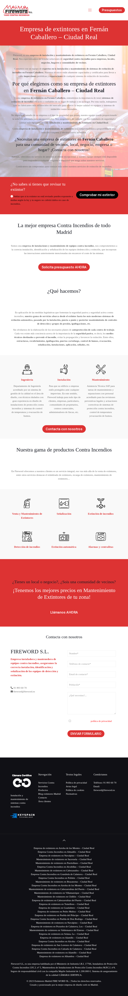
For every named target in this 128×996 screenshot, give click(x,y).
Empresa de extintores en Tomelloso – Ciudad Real (64, 904)
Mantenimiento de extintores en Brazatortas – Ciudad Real (64, 881)
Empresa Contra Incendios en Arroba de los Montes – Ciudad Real (64, 885)
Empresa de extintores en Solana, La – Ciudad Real (64, 934)
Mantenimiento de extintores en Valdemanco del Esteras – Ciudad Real (64, 930)
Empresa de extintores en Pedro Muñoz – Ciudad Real (64, 911)
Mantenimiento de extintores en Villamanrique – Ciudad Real (64, 893)
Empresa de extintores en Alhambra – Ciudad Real (64, 956)
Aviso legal (71, 786)
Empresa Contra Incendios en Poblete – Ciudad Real (64, 878)
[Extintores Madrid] (18, 10)
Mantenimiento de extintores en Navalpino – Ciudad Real (64, 923)
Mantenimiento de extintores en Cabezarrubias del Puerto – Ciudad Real (64, 889)
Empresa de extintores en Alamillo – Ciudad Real (64, 937)
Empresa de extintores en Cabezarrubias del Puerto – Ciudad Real (64, 900)
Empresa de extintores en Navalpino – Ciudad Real (64, 855)
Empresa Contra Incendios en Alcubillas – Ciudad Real (64, 867)
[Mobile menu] (90, 10)
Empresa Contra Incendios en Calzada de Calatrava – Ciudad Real (64, 949)
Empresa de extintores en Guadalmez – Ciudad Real (64, 908)
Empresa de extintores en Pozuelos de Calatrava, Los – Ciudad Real (64, 926)
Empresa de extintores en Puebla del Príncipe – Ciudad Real (64, 915)
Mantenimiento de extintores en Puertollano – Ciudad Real (64, 863)
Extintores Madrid (43, 981)
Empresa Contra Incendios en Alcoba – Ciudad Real (64, 941)
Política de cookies (75, 790)
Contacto (42, 797)
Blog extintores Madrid (49, 794)
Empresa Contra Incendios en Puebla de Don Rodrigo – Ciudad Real (64, 919)
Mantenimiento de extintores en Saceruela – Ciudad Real (64, 859)
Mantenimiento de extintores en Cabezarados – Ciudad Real (64, 870)
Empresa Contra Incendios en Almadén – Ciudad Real (64, 852)
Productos (43, 790)
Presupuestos (112, 10)
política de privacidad (101, 721)
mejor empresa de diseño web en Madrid (78, 985)
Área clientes (44, 801)
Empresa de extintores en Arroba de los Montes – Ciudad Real (64, 848)
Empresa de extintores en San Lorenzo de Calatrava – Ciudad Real (64, 945)
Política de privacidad (76, 782)
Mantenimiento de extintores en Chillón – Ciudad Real (64, 896)
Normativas (71, 794)
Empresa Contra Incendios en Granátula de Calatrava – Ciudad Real (64, 874)
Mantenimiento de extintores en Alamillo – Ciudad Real (64, 952)
